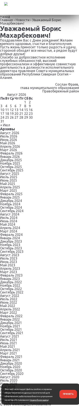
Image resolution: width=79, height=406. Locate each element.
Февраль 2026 (11, 153)
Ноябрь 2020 (10, 367)
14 (21, 110)
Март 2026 (8, 150)
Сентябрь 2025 (11, 170)
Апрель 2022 (10, 309)
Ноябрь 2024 (10, 204)
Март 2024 (8, 231)
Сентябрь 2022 (11, 292)
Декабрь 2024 (11, 201)
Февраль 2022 (11, 316)
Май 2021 (7, 346)
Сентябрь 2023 (11, 251)
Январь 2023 (10, 279)
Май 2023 (7, 265)
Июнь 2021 (8, 343)
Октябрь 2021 (11, 329)
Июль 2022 (8, 299)
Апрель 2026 (10, 146)
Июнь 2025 (8, 180)
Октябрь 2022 (11, 289)
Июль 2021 (8, 340)
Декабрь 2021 (11, 323)
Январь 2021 (10, 360)
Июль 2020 (8, 380)
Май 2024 (7, 224)
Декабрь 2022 (11, 282)
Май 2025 (7, 184)
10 (2, 110)
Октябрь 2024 (11, 207)
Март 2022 (8, 312)
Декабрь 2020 (11, 363)
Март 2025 (8, 190)
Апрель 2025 (10, 187)
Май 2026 (7, 143)
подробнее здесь (39, 400)
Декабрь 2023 (11, 241)
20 (16, 113)
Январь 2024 (10, 238)
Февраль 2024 (11, 234)
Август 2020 (9, 377)
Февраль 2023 (11, 275)
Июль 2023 (8, 258)
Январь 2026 (10, 157)
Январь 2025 (10, 197)
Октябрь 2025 (11, 167)
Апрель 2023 (10, 268)
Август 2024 (9, 214)
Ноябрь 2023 (10, 245)
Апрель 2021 (10, 350)
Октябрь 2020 (11, 370)
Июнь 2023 (8, 262)
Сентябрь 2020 (11, 373)
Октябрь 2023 (11, 248)
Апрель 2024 (10, 228)
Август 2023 (9, 255)
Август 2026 (9, 133)
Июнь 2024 (8, 221)
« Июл (5, 125)
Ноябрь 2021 (10, 326)
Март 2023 (8, 272)
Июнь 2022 (8, 302)
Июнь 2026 (8, 140)
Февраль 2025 (11, 194)
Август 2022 (9, 296)
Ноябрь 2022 (10, 285)
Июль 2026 (8, 136)
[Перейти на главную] (4, 7)
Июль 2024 (8, 218)
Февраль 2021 (11, 357)
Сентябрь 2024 (11, 211)
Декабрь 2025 (11, 160)
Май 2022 (7, 306)
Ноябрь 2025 (10, 163)
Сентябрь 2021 (11, 333)
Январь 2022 (10, 319)
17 (2, 113)
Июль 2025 (8, 177)
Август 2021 (9, 336)
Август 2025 (9, 173)
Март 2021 (8, 353)
